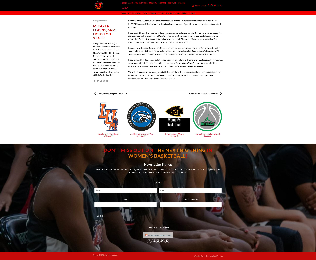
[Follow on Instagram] (212, 5)
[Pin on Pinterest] (104, 81)
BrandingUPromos (215, 256)
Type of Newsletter (191, 199)
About (125, 8)
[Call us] (221, 5)
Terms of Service (164, 227)
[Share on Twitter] (98, 81)
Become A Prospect (157, 3)
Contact (172, 3)
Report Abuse (153, 227)
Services (181, 3)
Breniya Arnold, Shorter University (204, 93)
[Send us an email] (218, 5)
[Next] (222, 122)
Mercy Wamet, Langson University (112, 93)
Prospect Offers (100, 20)
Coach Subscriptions (137, 3)
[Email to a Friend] (101, 81)
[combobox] (191, 204)
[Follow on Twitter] (215, 5)
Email (129, 199)
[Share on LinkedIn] (107, 81)
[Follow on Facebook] (208, 5)
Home (124, 3)
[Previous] (94, 122)
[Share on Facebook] (95, 81)
